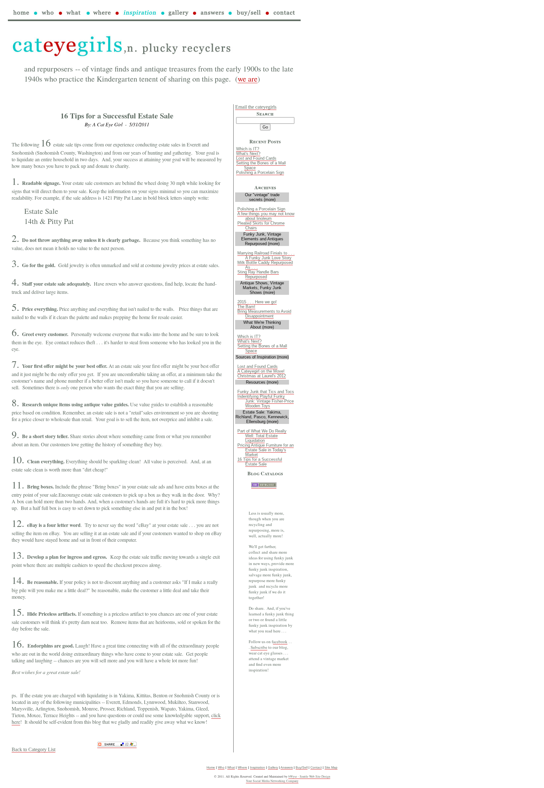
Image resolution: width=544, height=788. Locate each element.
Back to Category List (33, 749)
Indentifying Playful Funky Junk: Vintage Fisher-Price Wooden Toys (265, 401)
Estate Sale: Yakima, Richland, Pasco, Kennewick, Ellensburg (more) (262, 417)
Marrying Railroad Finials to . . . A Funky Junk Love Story (266, 255)
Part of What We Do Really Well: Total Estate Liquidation (261, 436)
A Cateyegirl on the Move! (261, 371)
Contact (316, 767)
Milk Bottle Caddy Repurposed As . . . (265, 265)
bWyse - (294, 776)
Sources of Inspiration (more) (262, 357)
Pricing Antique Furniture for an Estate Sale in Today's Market (265, 450)
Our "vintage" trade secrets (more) (262, 197)
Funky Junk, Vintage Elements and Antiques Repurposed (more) (262, 239)
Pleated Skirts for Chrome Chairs (261, 225)
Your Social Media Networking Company (272, 781)
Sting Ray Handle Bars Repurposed (258, 274)
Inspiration (257, 767)
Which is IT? (247, 148)
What (231, 767)
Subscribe (259, 647)
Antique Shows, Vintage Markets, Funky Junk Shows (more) (262, 288)
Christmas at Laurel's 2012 (261, 376)
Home (211, 767)
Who (221, 767)
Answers (286, 767)
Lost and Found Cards (256, 158)
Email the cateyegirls (255, 107)
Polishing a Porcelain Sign (260, 172)
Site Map (331, 767)
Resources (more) (262, 382)
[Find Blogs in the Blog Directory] (263, 485)
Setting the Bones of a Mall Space (261, 165)
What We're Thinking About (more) (262, 324)
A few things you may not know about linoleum (265, 216)
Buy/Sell (302, 767)
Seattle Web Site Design (315, 776)
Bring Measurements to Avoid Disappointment (264, 313)
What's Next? (248, 153)
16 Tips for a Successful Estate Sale (259, 461)
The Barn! (246, 306)
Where (242, 767)
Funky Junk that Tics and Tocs (265, 391)
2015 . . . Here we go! (257, 302)
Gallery (273, 767)
